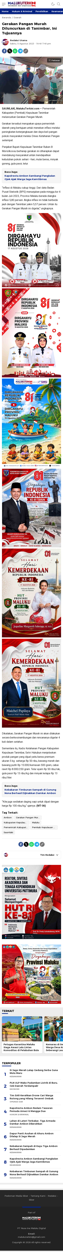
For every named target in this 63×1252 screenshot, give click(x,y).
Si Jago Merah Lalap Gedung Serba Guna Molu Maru (34, 1072)
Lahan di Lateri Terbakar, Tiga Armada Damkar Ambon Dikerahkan (32, 1122)
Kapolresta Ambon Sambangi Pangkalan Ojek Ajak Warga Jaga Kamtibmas (30, 177)
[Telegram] (20, 51)
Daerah (17, 17)
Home (5, 11)
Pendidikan (42, 11)
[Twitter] (9, 51)
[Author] (5, 42)
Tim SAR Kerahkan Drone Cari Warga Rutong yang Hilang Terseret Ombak (31, 1097)
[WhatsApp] (15, 51)
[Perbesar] (31, 102)
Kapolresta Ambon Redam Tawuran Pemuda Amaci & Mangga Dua (31, 1109)
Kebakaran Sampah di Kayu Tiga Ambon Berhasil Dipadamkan (34, 1147)
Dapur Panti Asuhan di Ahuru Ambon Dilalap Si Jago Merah (31, 1135)
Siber (31, 1199)
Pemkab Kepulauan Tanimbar (45, 827)
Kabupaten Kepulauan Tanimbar (16, 822)
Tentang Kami (38, 1196)
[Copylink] (25, 51)
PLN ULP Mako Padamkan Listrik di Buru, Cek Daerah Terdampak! (34, 1084)
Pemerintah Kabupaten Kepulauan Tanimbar (16, 827)
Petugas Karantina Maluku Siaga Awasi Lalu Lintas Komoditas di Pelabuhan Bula (21, 1047)
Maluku (35, 822)
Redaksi (52, 1196)
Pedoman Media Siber (16, 1196)
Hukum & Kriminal (22, 11)
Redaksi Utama (18, 40)
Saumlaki (8, 832)
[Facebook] (4, 51)
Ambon (8, 817)
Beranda (6, 17)
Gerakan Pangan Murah (28, 817)
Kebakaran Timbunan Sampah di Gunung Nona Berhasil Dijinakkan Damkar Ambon (30, 791)
